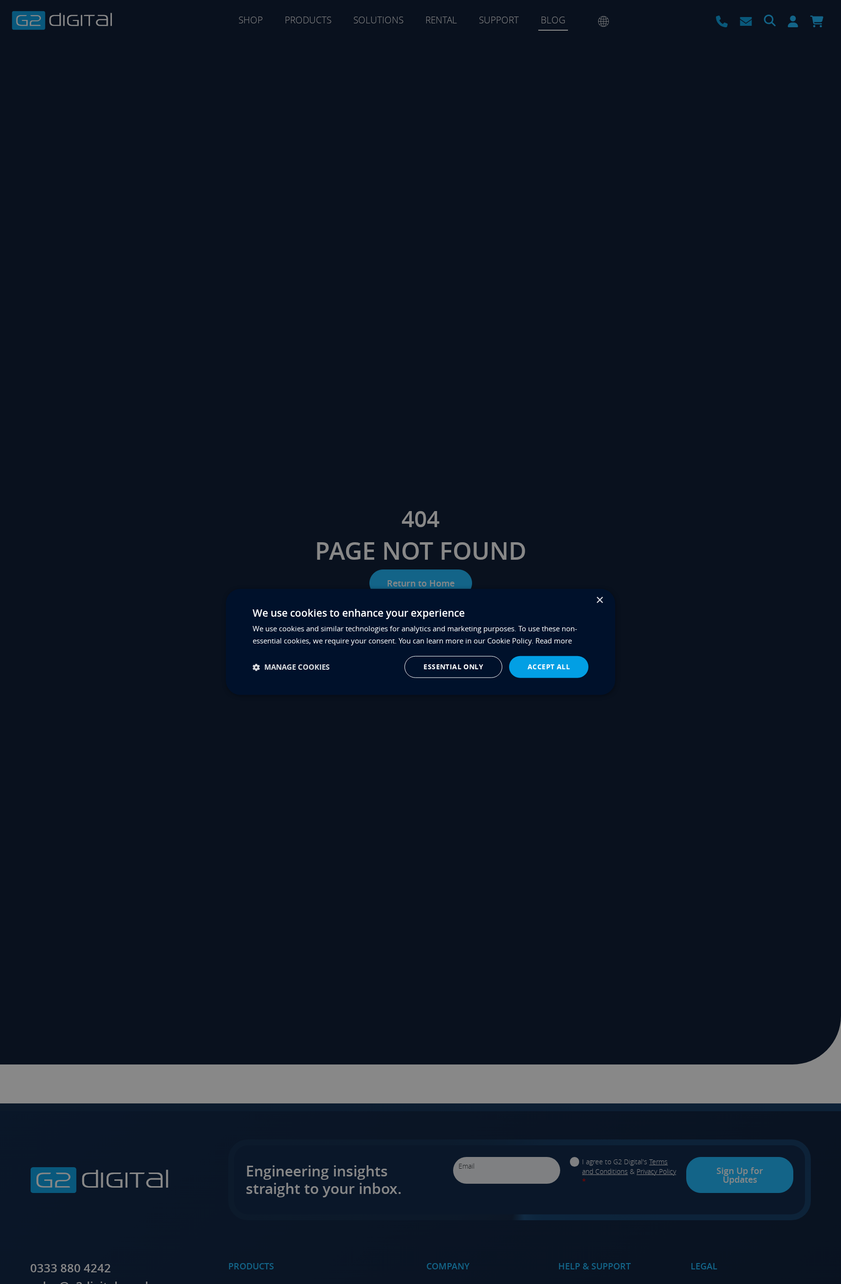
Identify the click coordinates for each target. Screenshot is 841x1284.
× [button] (599, 600)
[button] (291, 667)
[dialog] (420, 642)
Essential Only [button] (453, 667)
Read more (553, 640)
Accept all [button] (549, 667)
